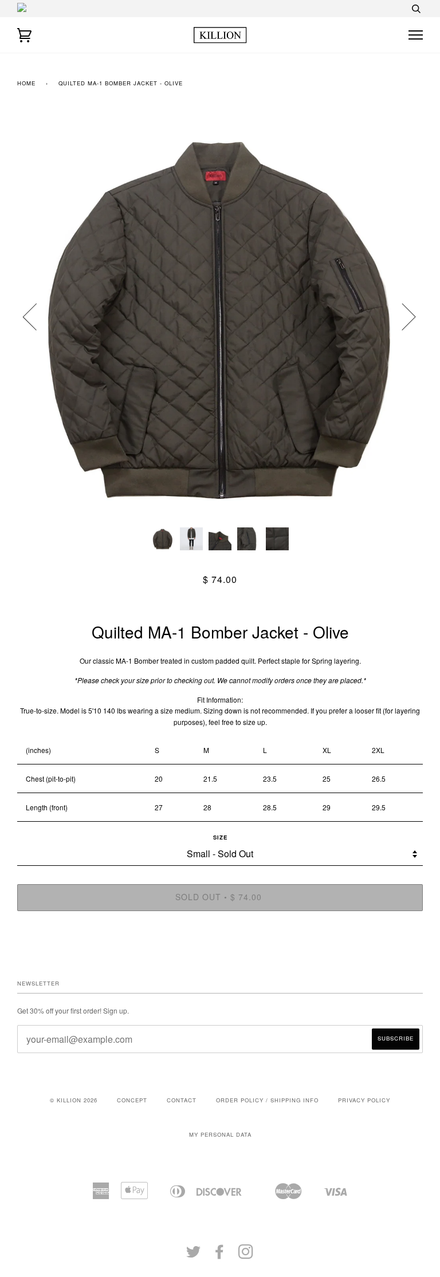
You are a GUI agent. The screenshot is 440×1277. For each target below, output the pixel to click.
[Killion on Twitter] (193, 1255)
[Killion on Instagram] (246, 1255)
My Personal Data (220, 1134)
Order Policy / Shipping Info (267, 1100)
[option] (220, 316)
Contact (182, 1100)
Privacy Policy (364, 1100)
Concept (132, 1100)
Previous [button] (36, 316)
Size (220, 837)
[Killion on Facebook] (219, 1255)
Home (26, 83)
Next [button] (402, 316)
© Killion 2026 (73, 1100)
